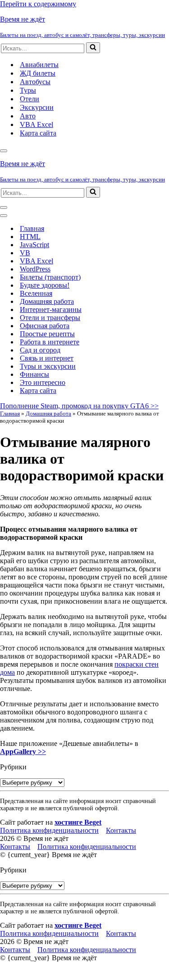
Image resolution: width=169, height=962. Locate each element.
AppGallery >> (23, 751)
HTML (30, 236)
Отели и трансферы (50, 317)
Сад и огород (40, 350)
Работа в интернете (49, 342)
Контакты (121, 830)
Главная (32, 228)
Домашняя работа (47, 301)
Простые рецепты (47, 334)
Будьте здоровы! (44, 285)
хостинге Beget (78, 822)
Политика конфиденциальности (49, 830)
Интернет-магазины (51, 309)
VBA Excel (36, 124)
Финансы (34, 374)
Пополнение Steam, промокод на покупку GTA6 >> (79, 406)
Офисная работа (44, 326)
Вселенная (36, 293)
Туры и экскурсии (48, 366)
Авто (28, 116)
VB (25, 253)
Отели (29, 99)
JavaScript (34, 244)
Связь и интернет (46, 358)
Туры (28, 90)
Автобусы (35, 82)
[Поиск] (93, 47)
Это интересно (42, 382)
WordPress (35, 269)
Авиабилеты (39, 64)
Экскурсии (37, 107)
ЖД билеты (37, 73)
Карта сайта (38, 133)
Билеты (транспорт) (50, 277)
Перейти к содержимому (38, 4)
